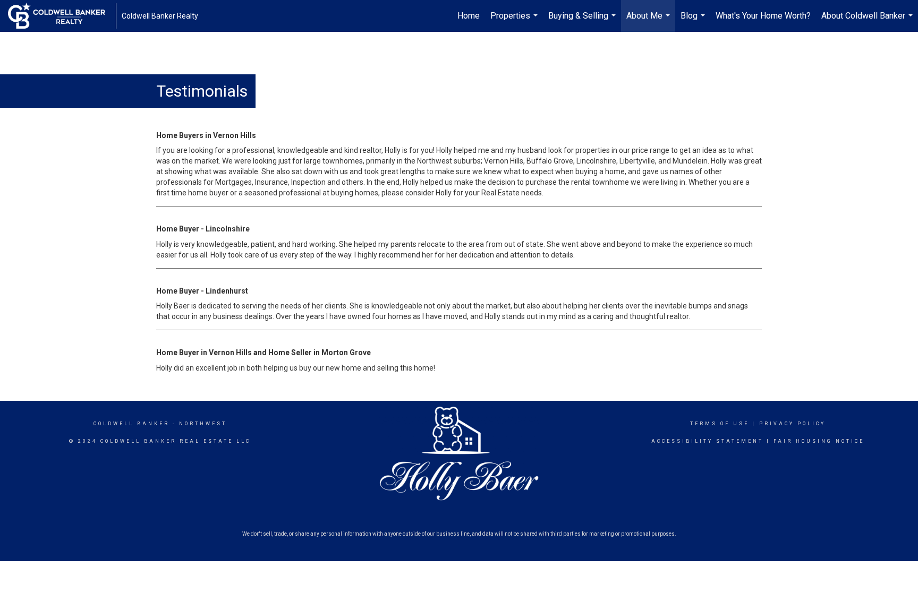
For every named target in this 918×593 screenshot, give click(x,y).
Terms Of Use (719, 423)
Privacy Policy (792, 423)
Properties (515, 21)
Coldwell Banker (131, 423)
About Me (649, 21)
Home (468, 16)
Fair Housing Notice (819, 441)
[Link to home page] (62, 16)
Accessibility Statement (707, 441)
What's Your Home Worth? (763, 16)
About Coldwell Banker (868, 21)
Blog (694, 21)
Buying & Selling (583, 21)
